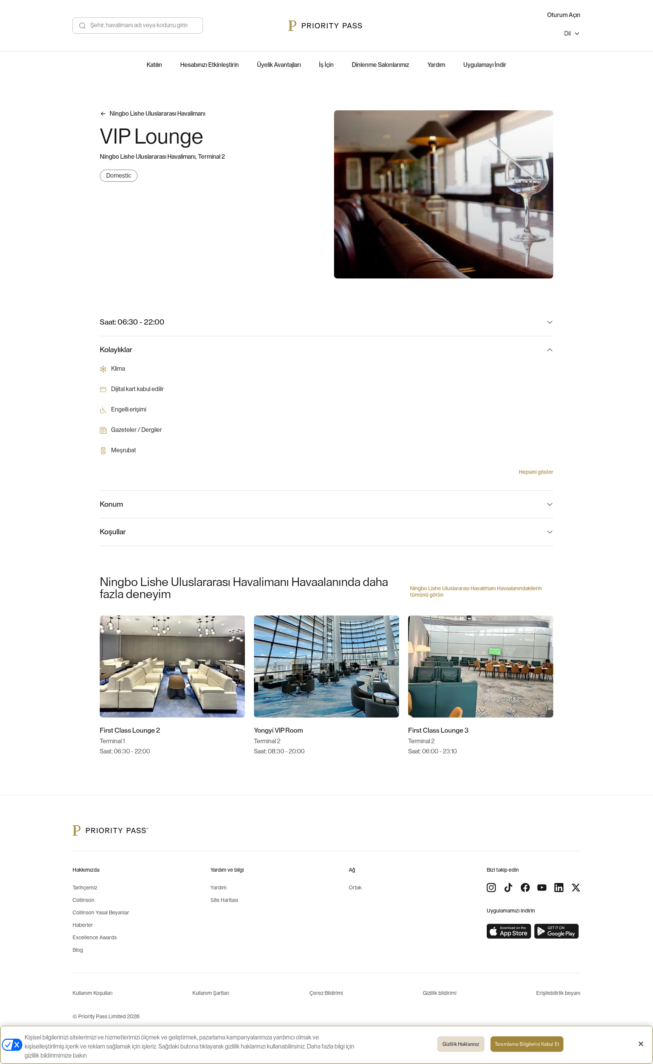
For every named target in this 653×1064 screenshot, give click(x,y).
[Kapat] (641, 1044)
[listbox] (572, 34)
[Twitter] (575, 887)
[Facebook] (525, 887)
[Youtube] (541, 887)
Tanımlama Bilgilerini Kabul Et (527, 1044)
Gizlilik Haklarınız (461, 1044)
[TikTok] (508, 887)
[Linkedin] (558, 887)
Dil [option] (567, 34)
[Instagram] (491, 887)
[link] (509, 931)
